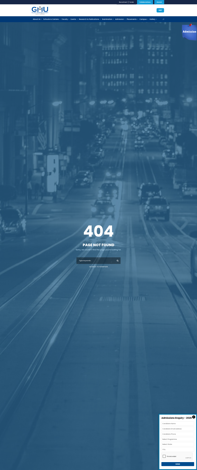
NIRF (160, 10)
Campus (143, 19)
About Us (36, 19)
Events (73, 19)
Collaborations (145, 2)
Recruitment (123, 2)
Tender (131, 2)
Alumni (159, 2)
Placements (132, 19)
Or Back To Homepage (98, 267)
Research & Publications (89, 19)
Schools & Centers (51, 19)
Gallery (152, 19)
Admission (119, 19)
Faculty (65, 19)
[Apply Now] (189, 32)
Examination (107, 19)
